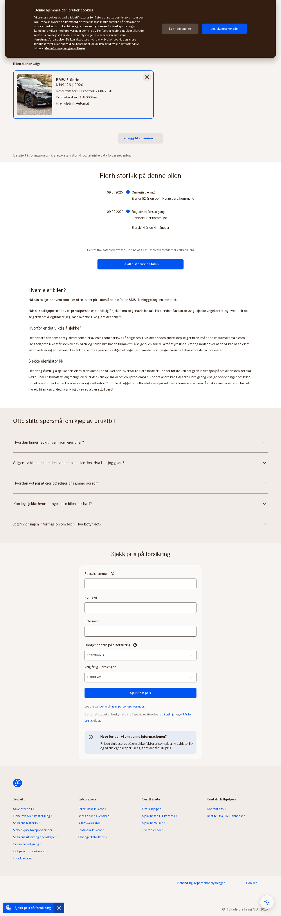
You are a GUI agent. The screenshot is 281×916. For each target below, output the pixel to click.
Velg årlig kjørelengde (100, 667)
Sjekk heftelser (152, 823)
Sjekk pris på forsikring (32, 908)
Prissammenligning (26, 844)
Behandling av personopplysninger (201, 883)
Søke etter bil (22, 809)
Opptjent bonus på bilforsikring (108, 645)
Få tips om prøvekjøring (29, 851)
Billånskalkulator (89, 823)
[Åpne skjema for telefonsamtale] (267, 902)
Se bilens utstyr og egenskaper (34, 837)
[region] (140, 29)
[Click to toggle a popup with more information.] (112, 574)
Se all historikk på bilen (140, 264)
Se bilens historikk (25, 823)
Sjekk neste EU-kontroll (158, 816)
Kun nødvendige (180, 29)
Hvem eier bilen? (153, 830)
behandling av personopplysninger (121, 706)
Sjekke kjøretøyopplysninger (32, 830)
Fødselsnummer (96, 573)
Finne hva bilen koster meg (31, 816)
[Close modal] (147, 77)
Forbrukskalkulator (91, 809)
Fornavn (91, 597)
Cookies (251, 883)
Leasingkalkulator (90, 830)
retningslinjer (167, 714)
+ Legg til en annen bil (140, 138)
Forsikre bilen (22, 858)
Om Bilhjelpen (151, 809)
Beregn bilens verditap (93, 816)
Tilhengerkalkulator (91, 837)
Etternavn (92, 621)
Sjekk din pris (140, 693)
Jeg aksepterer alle (224, 29)
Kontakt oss (215, 809)
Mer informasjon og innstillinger (65, 48)
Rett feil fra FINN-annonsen (226, 816)
